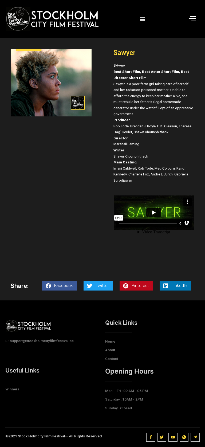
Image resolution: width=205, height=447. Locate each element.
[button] (142, 19)
